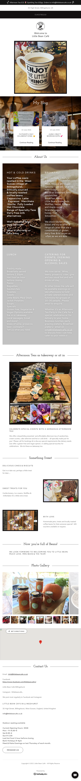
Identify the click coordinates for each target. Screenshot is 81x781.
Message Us (13, 750)
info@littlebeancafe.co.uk (58, 329)
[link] (40, 26)
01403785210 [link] (40, 14)
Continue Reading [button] (26, 142)
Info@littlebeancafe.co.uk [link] (12, 713)
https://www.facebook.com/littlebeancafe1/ (19, 682)
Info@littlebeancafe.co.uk (18, 674)
